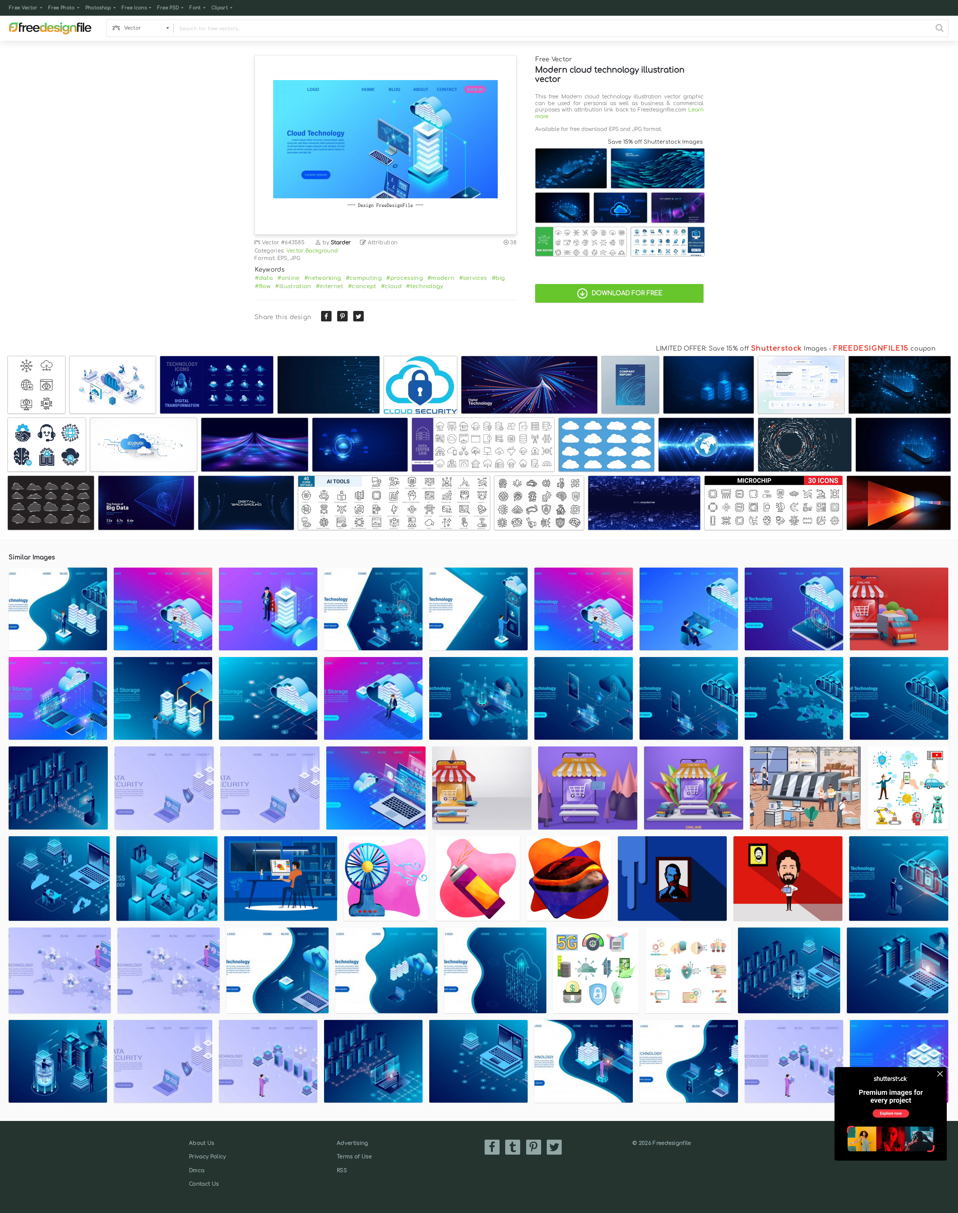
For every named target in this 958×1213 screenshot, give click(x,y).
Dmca (196, 1170)
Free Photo (61, 7)
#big (498, 278)
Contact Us (204, 1184)
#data (264, 278)
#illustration (293, 286)
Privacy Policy (207, 1156)
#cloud (391, 286)
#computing (364, 278)
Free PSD (168, 7)
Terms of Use (354, 1156)
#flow (263, 286)
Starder (341, 242)
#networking (322, 278)
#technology (424, 286)
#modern (440, 278)
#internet (330, 286)
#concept (362, 286)
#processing (404, 278)
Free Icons (134, 7)
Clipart (219, 7)
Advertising (352, 1143)
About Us (201, 1143)
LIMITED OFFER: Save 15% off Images (741, 348)
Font (195, 7)
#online (288, 278)
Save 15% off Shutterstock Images (655, 142)
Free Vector (23, 7)
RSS (342, 1170)
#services (473, 278)
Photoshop (98, 7)
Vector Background (312, 251)
